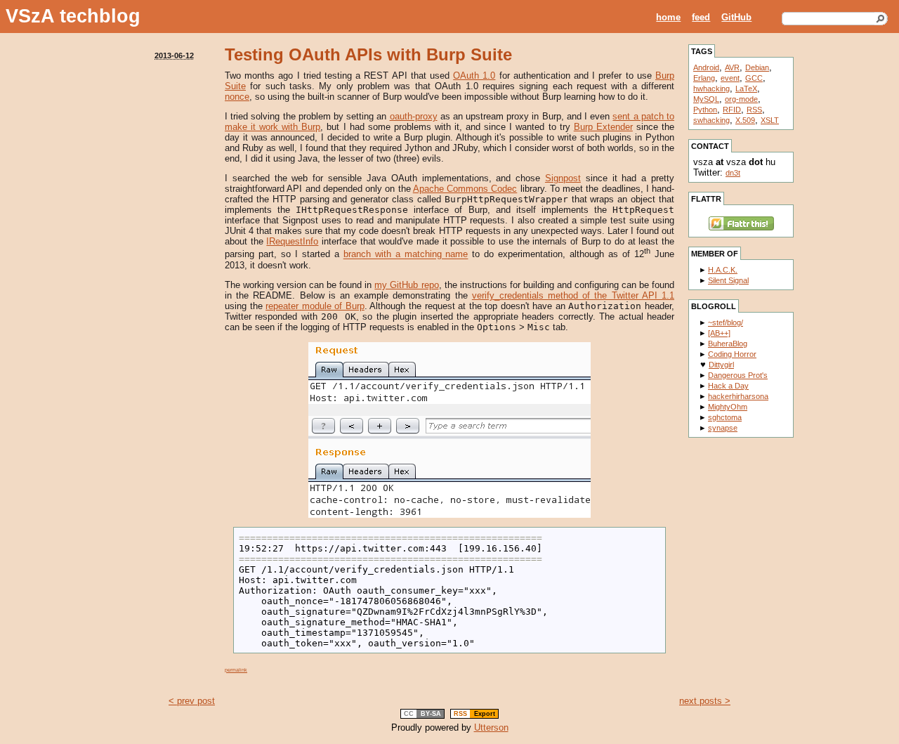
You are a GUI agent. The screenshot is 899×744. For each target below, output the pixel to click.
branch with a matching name (405, 254)
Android (706, 67)
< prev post (192, 701)
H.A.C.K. (722, 270)
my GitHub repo (406, 285)
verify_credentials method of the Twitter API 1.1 (573, 295)
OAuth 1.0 (474, 75)
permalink (236, 669)
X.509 (745, 120)
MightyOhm (727, 407)
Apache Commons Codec (465, 188)
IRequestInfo (292, 241)
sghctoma (725, 417)
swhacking (711, 120)
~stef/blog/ (725, 322)
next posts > (704, 701)
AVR (732, 67)
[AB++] (719, 333)
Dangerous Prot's (738, 375)
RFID (732, 109)
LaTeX (746, 88)
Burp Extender (603, 127)
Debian (757, 67)
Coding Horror (732, 354)
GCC (754, 78)
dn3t (733, 173)
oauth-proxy (414, 116)
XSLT (770, 120)
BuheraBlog (727, 343)
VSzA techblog (73, 16)
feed (701, 17)
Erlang (704, 78)
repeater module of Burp (315, 306)
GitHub (736, 17)
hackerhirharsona (738, 396)
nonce (237, 96)
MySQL (706, 99)
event (730, 78)
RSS (754, 109)
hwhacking (711, 88)
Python (705, 109)
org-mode (741, 99)
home (668, 17)
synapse (722, 428)
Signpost (563, 178)
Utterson (491, 727)
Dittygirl (721, 364)
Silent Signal (728, 280)
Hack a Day (728, 385)
